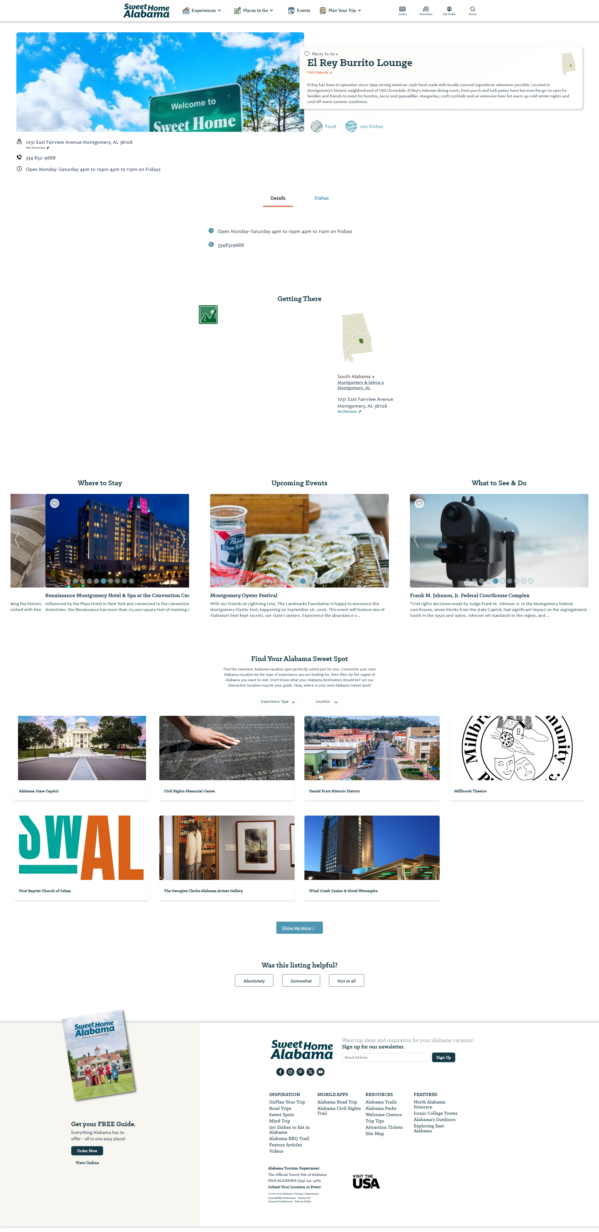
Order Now (87, 1151)
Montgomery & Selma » (360, 382)
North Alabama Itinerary (429, 1104)
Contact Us (304, 1198)
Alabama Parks (381, 1108)
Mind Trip (279, 1120)
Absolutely (254, 981)
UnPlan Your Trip (287, 1102)
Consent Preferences (280, 1201)
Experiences (204, 10)
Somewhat (301, 981)
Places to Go (255, 10)
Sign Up (443, 1057)
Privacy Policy (303, 1201)
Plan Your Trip (342, 10)
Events (303, 10)
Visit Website (318, 72)
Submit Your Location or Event (294, 1186)
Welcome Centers (383, 1114)
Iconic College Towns (436, 1113)
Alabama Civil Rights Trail (339, 1111)
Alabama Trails (381, 1102)
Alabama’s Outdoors (435, 1119)
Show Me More (298, 928)
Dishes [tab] (321, 198)
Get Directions (36, 148)
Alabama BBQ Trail (289, 1138)
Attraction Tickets (384, 1127)
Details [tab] (277, 198)
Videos (276, 1151)
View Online (87, 1163)
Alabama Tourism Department (293, 1168)
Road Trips (280, 1108)
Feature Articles (285, 1144)
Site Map (374, 1133)
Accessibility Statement (282, 1198)
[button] (17, 540)
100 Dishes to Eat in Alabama (289, 1130)
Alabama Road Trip (337, 1102)
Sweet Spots (281, 1114)
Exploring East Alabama (429, 1128)
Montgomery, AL (354, 387)
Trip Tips (374, 1120)
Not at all (346, 981)
